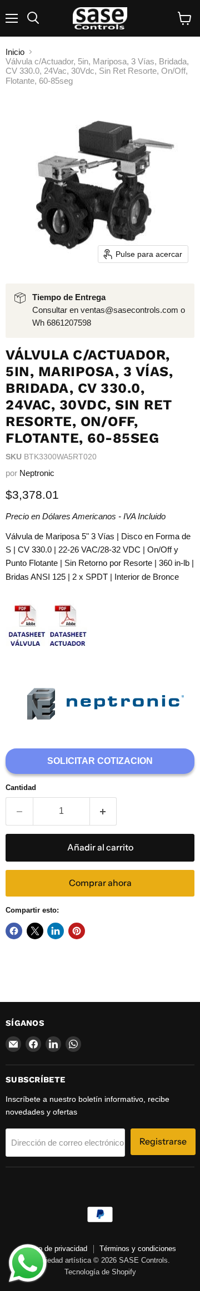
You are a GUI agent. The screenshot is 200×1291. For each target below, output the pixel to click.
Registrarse (163, 1141)
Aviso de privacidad (55, 1248)
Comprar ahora (100, 883)
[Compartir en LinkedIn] (55, 931)
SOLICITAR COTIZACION (100, 761)
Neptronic (36, 473)
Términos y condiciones (137, 1248)
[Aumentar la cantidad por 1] (103, 811)
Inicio (15, 52)
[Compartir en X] (35, 931)
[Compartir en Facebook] (14, 931)
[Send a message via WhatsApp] (28, 1263)
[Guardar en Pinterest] (76, 931)
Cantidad (21, 787)
